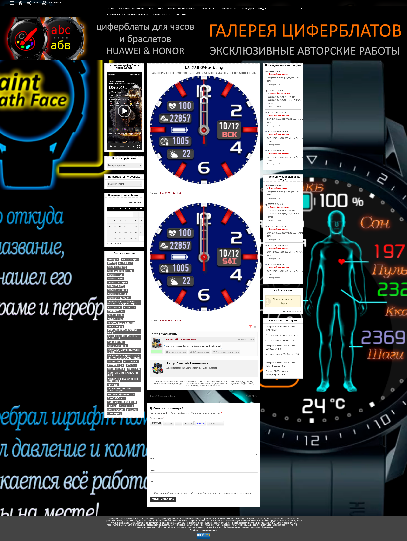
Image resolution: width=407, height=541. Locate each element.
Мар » (118, 243)
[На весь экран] (138, 146)
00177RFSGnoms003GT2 (278, 112)
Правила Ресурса (160, 14)
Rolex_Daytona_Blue (275, 366)
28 (130, 238)
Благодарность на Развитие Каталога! (136, 8)
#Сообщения (115, 369)
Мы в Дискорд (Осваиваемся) (181, 8)
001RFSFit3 (271, 330)
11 (115, 226)
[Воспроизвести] (110, 146)
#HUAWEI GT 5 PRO (117, 290)
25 (115, 238)
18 (115, 232)
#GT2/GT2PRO (130, 259)
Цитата (188, 423)
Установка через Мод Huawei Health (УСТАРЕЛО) (127, 14)
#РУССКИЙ (131, 361)
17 (109, 232)
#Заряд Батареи (117, 345)
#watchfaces (115, 311)
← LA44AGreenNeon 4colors (162, 396)
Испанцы (114, 413)
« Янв (109, 243)
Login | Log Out (181, 14)
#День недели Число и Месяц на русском (122, 337)
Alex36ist (126, 405)
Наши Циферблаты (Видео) (254, 8)
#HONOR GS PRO (116, 267)
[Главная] (20, 3)
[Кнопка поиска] (301, 8)
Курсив (168, 423)
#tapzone (114, 307)
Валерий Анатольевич (164, 73)
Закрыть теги (215, 423)
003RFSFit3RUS (290, 335)
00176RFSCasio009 (276, 150)
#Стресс (134, 369)
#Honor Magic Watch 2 (120, 270)
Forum (160, 8)
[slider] (122, 146)
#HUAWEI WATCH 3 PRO (118, 297)
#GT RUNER (125, 263)
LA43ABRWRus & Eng (204, 67)
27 (125, 238)
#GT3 (111, 263)
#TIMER (129, 307)
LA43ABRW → (253, 396)
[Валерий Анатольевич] (156, 343)
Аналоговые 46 (224, 73)
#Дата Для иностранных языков (122, 331)
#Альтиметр (115, 318)
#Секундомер (115, 365)
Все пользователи (292, 311)
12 (120, 226)
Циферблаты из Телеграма (244, 73)
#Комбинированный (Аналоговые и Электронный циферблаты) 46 (123, 356)
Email (152, 470)
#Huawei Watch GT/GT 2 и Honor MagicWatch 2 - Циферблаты (122, 302)
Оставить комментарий (203, 73)
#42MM (112, 259)
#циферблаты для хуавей (121, 402)
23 (141, 232)
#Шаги (112, 384)
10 (109, 226)
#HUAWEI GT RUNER (117, 293)
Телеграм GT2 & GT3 (208, 8)
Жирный (156, 423)
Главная (110, 8)
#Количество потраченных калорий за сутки (123, 350)
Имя (152, 458)
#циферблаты (116, 398)
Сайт (152, 481)
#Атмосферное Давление (121, 322)
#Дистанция (115, 342)
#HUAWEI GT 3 (115, 278)
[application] (124, 111)
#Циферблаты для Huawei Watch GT (123, 374)
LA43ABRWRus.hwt (170, 193)
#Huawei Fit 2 (115, 274)
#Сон (131, 365)
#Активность (115, 315)
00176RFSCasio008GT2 (277, 131)
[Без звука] (134, 146)
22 (136, 232)
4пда (112, 405)
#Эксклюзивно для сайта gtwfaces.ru (119, 389)
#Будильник (115, 326)
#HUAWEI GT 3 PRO (117, 282)
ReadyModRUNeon (275, 71)
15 (136, 226)
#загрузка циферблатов (121, 394)
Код (178, 423)
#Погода (114, 361)
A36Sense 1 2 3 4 (274, 349)
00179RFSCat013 (275, 90)
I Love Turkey (115, 409)
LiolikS (132, 409)
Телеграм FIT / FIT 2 (229, 8)
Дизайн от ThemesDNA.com (203, 530)
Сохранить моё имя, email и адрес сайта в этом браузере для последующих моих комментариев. (202, 493)
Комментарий (157, 418)
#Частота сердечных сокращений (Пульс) (122, 379)
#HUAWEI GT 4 (115, 286)
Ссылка (200, 423)
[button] (124, 111)
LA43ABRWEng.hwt (170, 320)
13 (125, 226)
